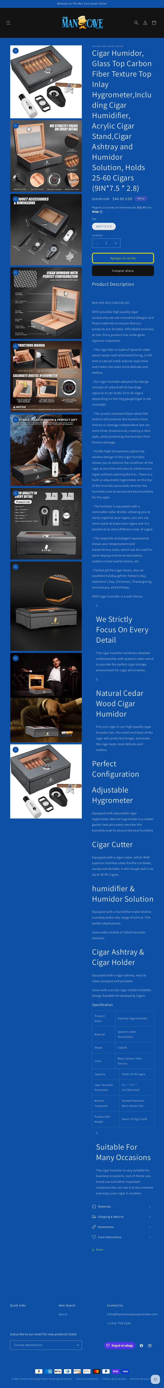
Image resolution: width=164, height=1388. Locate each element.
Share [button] (99, 1249)
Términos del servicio (141, 1378)
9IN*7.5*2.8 (104, 226)
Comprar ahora (123, 271)
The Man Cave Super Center (34, 1378)
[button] (8, 22)
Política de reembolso (87, 1378)
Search (63, 1314)
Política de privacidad (114, 1378)
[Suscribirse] (77, 1345)
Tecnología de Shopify (60, 1378)
